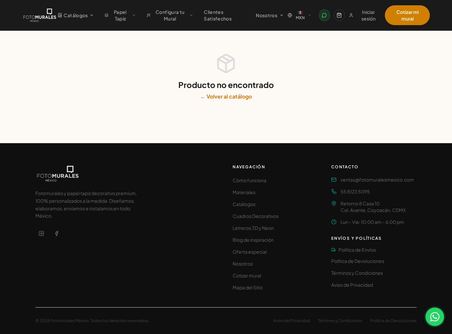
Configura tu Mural (170, 15)
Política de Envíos (357, 250)
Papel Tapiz (120, 15)
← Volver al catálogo (226, 96)
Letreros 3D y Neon (253, 228)
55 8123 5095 (355, 191)
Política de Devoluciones (357, 261)
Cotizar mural (247, 275)
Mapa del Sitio (248, 287)
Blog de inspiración (253, 240)
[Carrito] (339, 15)
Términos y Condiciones (357, 273)
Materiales (244, 192)
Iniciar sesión (368, 15)
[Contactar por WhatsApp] (324, 15)
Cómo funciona (249, 180)
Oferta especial (250, 252)
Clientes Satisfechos (218, 15)
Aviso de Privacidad (352, 285)
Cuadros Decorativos (256, 216)
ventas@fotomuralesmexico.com (377, 180)
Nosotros (266, 15)
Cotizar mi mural (407, 15)
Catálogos (76, 15)
